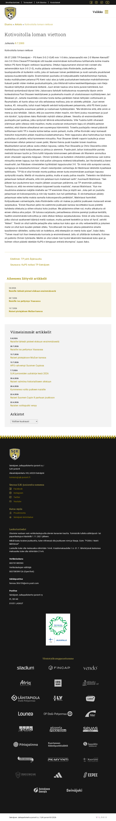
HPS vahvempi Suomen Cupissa (27, 365)
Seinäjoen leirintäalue (23, 517)
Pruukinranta (20, 513)
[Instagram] (96, 3)
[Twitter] (102, 3)
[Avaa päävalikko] (101, 11)
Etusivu (8, 24)
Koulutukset (55, 2)
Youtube (17, 501)
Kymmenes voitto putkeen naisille (28, 389)
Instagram (18, 493)
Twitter (17, 497)
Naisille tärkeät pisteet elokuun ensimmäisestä (32, 291)
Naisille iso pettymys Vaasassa (24, 301)
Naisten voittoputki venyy (23, 405)
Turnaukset (27, 2)
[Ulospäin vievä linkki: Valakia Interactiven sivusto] (101, 817)
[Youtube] (107, 3)
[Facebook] (91, 3)
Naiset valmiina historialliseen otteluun (30, 381)
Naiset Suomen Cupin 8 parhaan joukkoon (32, 397)
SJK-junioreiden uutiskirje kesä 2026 (29, 373)
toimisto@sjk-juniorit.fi (19, 477)
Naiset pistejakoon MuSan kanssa (26, 311)
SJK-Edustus (41, 2)
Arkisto (18, 24)
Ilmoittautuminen (13, 2)
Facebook (18, 489)
